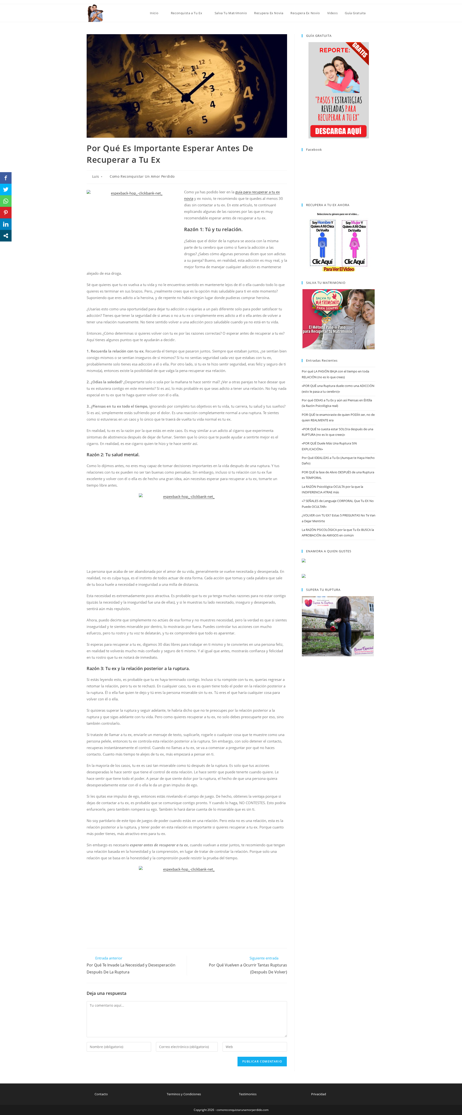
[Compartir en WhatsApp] (6, 201)
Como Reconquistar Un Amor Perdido (142, 176)
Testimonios (248, 1094)
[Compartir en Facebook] (6, 178)
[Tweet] (6, 189)
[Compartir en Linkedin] (6, 224)
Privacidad (318, 1094)
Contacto (101, 1094)
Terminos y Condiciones (184, 1094)
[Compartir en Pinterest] (6, 212)
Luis (95, 176)
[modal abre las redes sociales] (6, 235)
